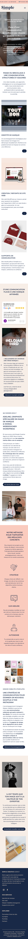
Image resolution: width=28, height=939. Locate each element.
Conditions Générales (10, 933)
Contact (4, 921)
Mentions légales (20, 932)
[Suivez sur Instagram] (3, 889)
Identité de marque (8, 898)
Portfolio (5, 919)
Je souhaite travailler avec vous (14, 829)
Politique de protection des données (14, 934)
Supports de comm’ (8, 905)
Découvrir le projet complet (14, 395)
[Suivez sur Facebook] (7, 889)
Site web (5, 900)
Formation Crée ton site (9, 914)
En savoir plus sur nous (12, 484)
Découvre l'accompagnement (14, 747)
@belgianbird (8, 391)
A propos (5, 916)
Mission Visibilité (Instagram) (11, 903)
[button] (23, 321)
